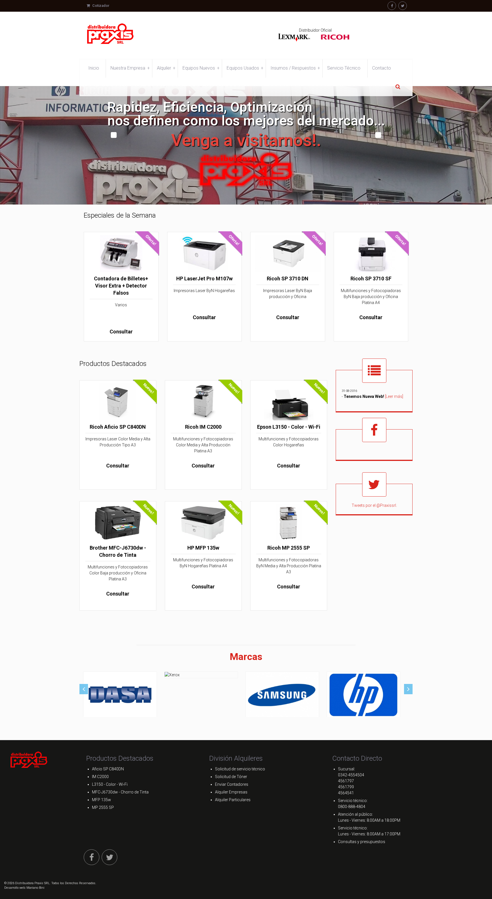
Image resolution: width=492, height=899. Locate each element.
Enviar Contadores (231, 784)
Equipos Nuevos (201, 68)
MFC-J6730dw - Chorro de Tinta (120, 792)
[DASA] (120, 694)
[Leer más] (394, 396)
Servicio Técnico (343, 68)
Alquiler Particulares (233, 799)
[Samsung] (282, 694)
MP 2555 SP (103, 807)
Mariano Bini (35, 888)
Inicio (93, 68)
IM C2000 (100, 776)
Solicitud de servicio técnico (240, 769)
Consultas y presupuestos (361, 841)
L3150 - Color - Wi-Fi (110, 784)
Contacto (381, 68)
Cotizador (100, 5)
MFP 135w (101, 799)
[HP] (363, 694)
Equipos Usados (245, 68)
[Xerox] (201, 674)
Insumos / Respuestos (295, 68)
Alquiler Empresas (231, 792)
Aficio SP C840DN (108, 769)
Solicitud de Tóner (231, 776)
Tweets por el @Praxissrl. (374, 505)
